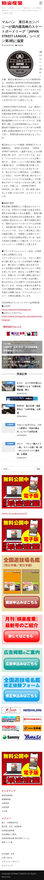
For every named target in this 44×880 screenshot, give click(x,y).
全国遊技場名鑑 (8, 830)
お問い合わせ (7, 857)
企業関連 (20, 45)
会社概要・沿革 (8, 854)
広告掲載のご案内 (9, 834)
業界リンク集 (7, 842)
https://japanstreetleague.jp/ (16, 309)
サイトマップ (7, 865)
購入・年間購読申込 (10, 822)
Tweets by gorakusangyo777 (14, 513)
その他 (4, 811)
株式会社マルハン (12, 326)
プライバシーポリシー (11, 861)
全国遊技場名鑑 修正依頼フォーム (15, 838)
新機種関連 (6, 799)
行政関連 (5, 807)
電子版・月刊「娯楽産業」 (12, 826)
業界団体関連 (7, 795)
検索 (38, 469)
